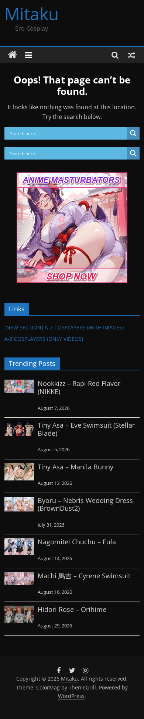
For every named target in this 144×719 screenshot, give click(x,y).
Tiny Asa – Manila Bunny (75, 466)
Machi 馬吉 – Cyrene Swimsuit (84, 575)
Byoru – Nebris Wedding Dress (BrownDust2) (85, 504)
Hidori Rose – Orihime (72, 609)
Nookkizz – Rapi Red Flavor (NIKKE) (79, 387)
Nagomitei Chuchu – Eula (77, 541)
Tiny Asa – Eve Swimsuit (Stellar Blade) (86, 429)
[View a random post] (131, 55)
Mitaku (31, 13)
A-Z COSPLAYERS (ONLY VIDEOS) (43, 338)
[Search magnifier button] (133, 133)
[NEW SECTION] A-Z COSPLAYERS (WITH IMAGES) (64, 327)
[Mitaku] (12, 55)
